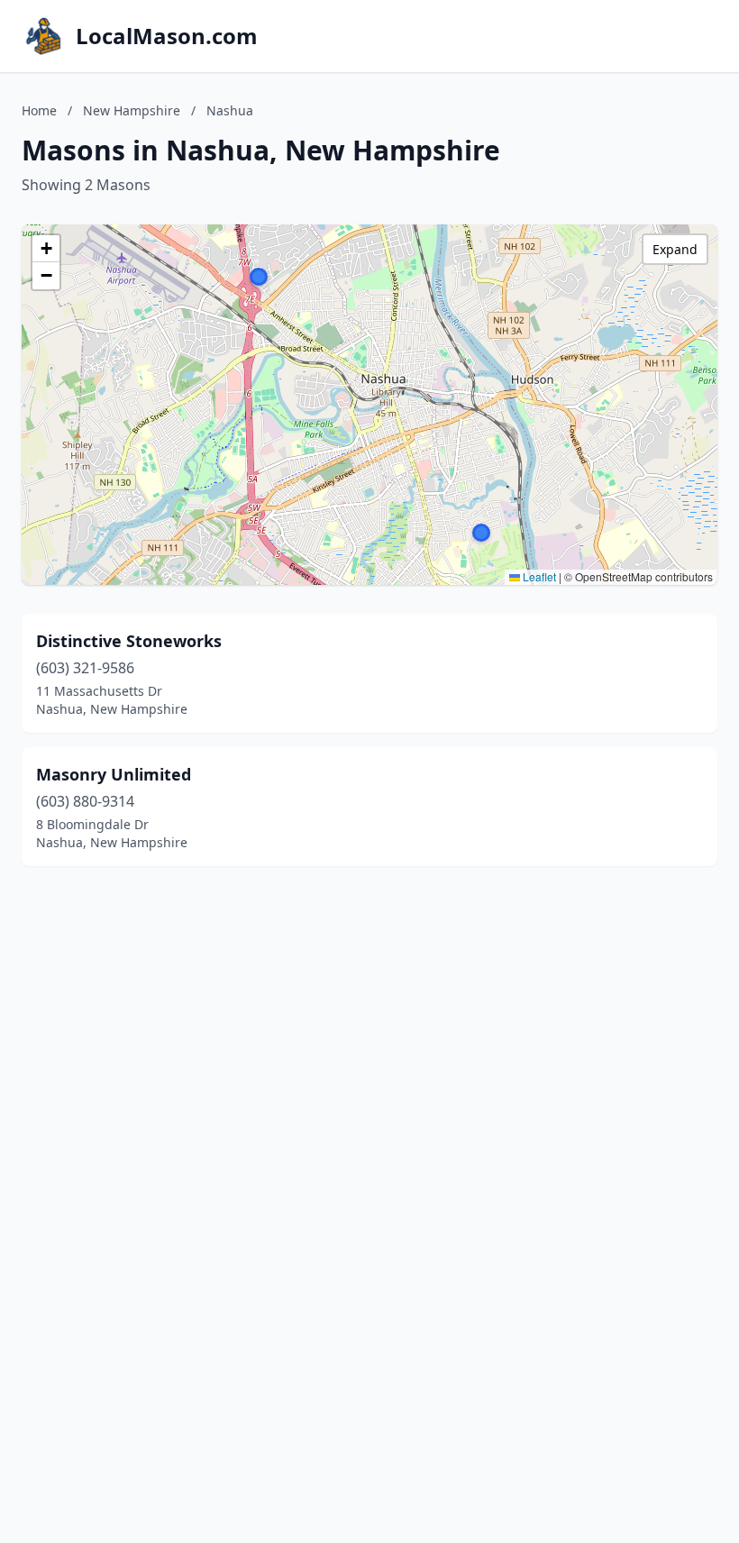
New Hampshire (131, 110)
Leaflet (538, 576)
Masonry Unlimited (113, 774)
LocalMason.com (167, 36)
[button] (481, 533)
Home (39, 110)
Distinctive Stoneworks (129, 641)
